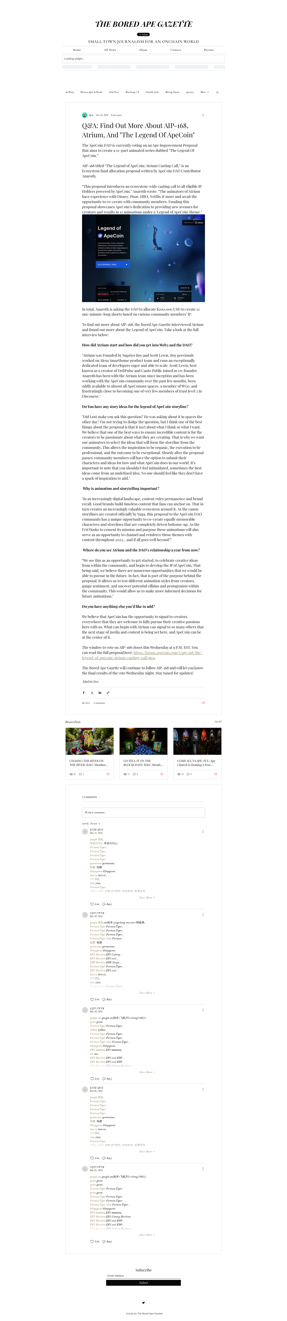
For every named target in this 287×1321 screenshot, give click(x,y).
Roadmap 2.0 (132, 92)
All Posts (69, 92)
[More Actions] (203, 832)
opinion (190, 92)
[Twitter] (143, 1302)
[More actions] (203, 115)
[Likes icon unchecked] (92, 904)
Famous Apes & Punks (91, 92)
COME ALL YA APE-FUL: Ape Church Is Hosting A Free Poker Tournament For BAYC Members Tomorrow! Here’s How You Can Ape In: (196, 763)
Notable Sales (152, 92)
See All (218, 721)
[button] (217, 92)
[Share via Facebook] (83, 692)
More (203, 92)
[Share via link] (108, 692)
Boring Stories (173, 92)
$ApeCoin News (90, 681)
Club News (114, 92)
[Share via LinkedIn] (99, 692)
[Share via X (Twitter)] (91, 692)
